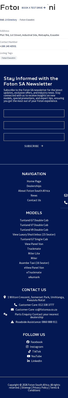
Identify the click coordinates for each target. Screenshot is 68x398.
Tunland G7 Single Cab (34, 239)
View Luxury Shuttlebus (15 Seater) (34, 234)
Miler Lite (34, 253)
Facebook (36, 342)
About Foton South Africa (34, 190)
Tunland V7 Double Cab (34, 225)
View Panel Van (34, 244)
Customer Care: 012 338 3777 (36, 304)
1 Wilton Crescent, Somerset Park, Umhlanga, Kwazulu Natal (36, 298)
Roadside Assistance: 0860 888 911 (36, 321)
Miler (34, 258)
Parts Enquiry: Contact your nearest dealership (37, 316)
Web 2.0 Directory (8, 19)
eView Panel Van (34, 267)
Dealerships (34, 186)
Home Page (34, 181)
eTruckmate (34, 272)
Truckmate (34, 248)
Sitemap (26, 387)
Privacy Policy (40, 387)
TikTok (36, 351)
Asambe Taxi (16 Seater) (34, 263)
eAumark (34, 277)
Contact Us (34, 200)
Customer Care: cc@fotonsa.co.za (36, 309)
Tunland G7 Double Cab (34, 220)
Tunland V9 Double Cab (34, 229)
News (34, 195)
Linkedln (36, 361)
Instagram (36, 346)
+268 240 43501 (8, 46)
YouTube (36, 356)
